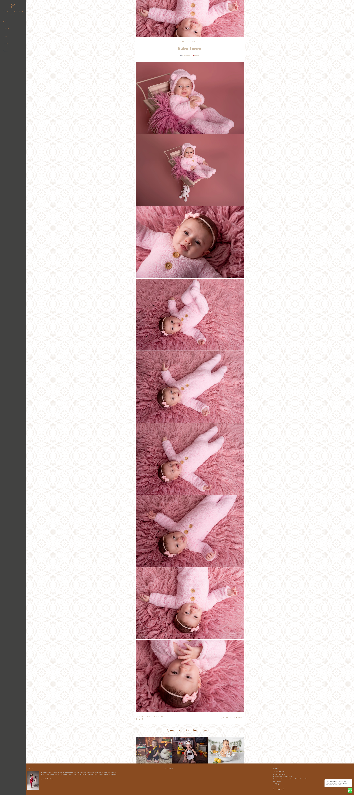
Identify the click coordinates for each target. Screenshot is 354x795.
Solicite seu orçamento (232, 717)
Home (5, 21)
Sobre (5, 36)
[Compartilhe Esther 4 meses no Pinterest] (142, 719)
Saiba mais (47, 778)
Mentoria (6, 51)
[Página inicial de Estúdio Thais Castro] (13, 9)
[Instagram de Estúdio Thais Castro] (276, 784)
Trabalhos (6, 28)
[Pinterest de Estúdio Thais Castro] (278, 784)
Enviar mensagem (280, 774)
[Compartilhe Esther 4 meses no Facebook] (136, 719)
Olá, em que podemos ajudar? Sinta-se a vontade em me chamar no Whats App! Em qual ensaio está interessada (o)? (336, 783)
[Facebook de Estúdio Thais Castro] (273, 784)
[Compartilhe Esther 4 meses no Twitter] (139, 719)
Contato (5, 43)
